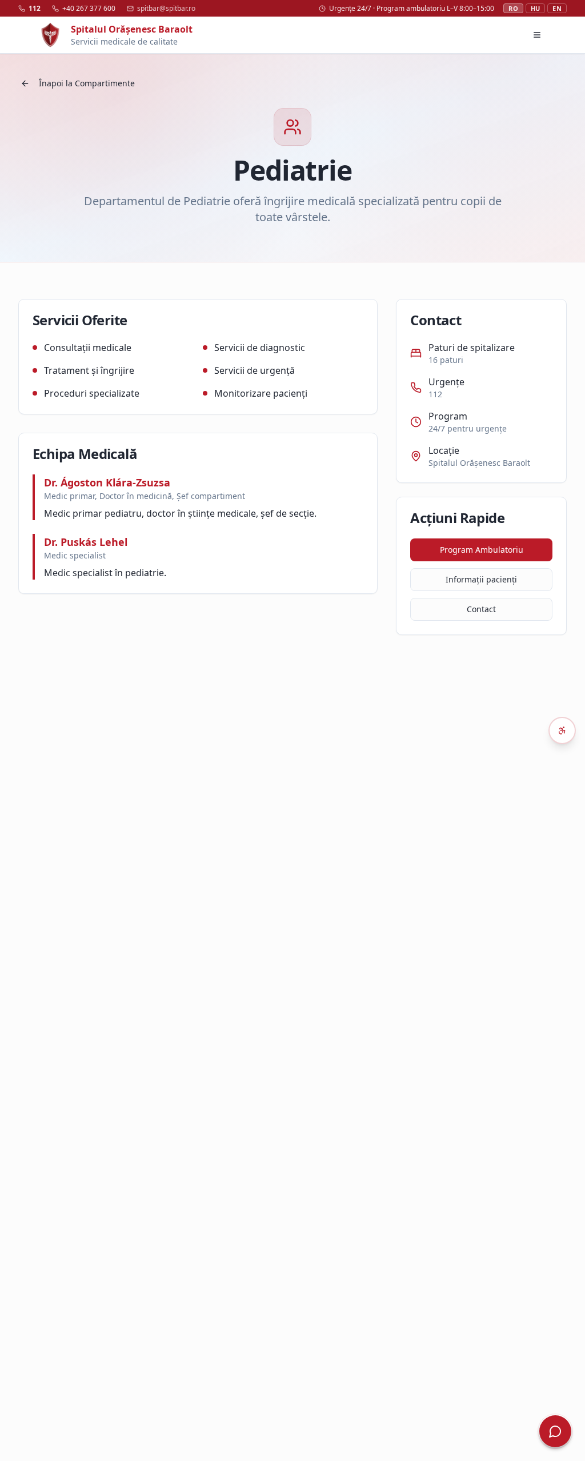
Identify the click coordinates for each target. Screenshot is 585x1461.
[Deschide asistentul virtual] (555, 1431)
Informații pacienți (481, 579)
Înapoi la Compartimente (87, 83)
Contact (481, 609)
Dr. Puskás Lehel (85, 542)
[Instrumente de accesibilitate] (562, 730)
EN (557, 8)
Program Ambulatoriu (481, 549)
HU (535, 8)
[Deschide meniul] (537, 35)
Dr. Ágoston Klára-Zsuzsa (107, 482)
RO (513, 8)
